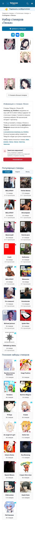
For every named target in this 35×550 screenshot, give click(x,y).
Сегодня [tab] (7, 172)
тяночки (6, 144)
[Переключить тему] (32, 3)
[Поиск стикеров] (27, 3)
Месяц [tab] (28, 172)
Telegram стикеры (8, 13)
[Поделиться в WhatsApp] (22, 35)
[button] (3, 3)
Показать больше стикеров (18, 95)
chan (27, 140)
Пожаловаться (17, 159)
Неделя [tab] (17, 172)
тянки (16, 142)
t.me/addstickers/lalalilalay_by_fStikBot (15, 132)
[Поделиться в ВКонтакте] (17, 35)
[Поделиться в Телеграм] (13, 35)
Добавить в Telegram (19, 29)
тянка (11, 142)
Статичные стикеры (22, 13)
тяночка (22, 142)
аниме (5, 142)
